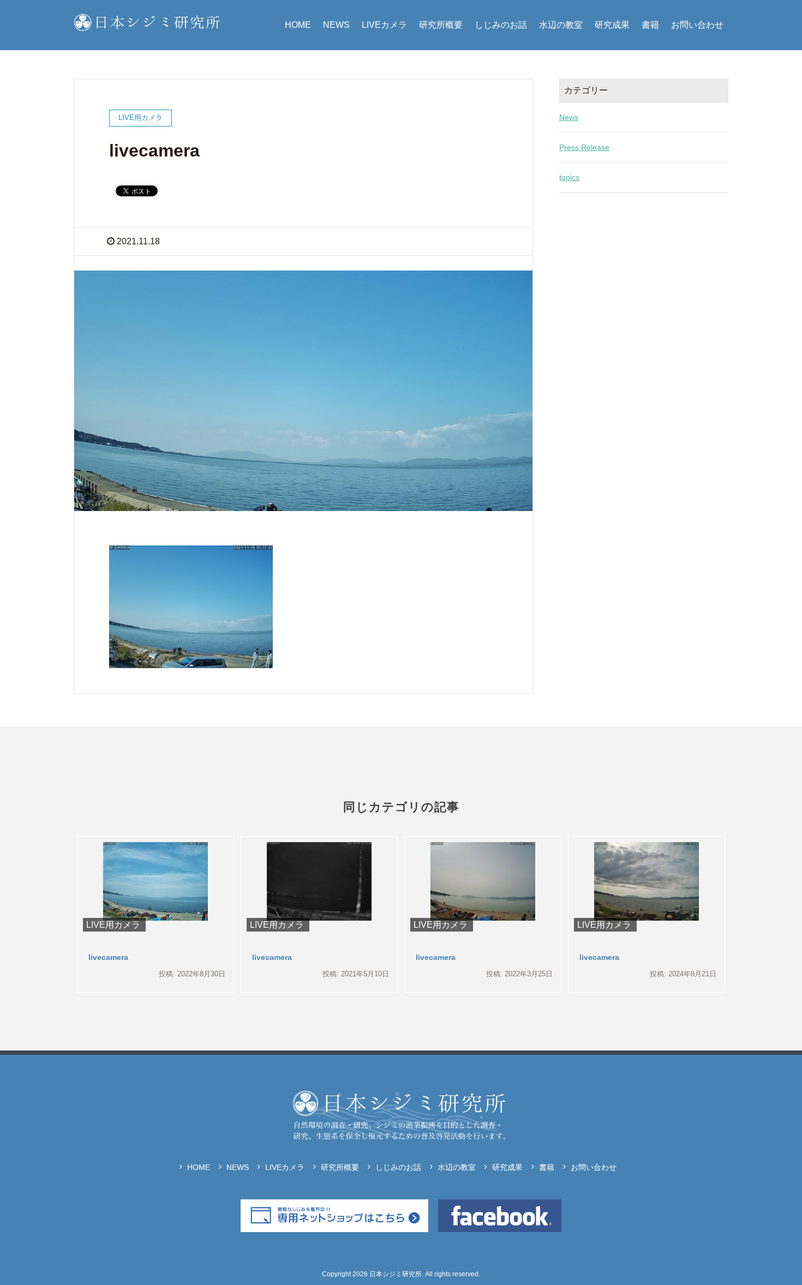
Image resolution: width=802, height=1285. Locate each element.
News (568, 117)
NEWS (336, 24)
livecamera (108, 957)
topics (569, 177)
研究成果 (612, 24)
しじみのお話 (501, 24)
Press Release (584, 147)
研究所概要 (441, 24)
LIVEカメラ (384, 24)
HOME (298, 24)
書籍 (650, 24)
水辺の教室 (561, 24)
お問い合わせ (697, 24)
